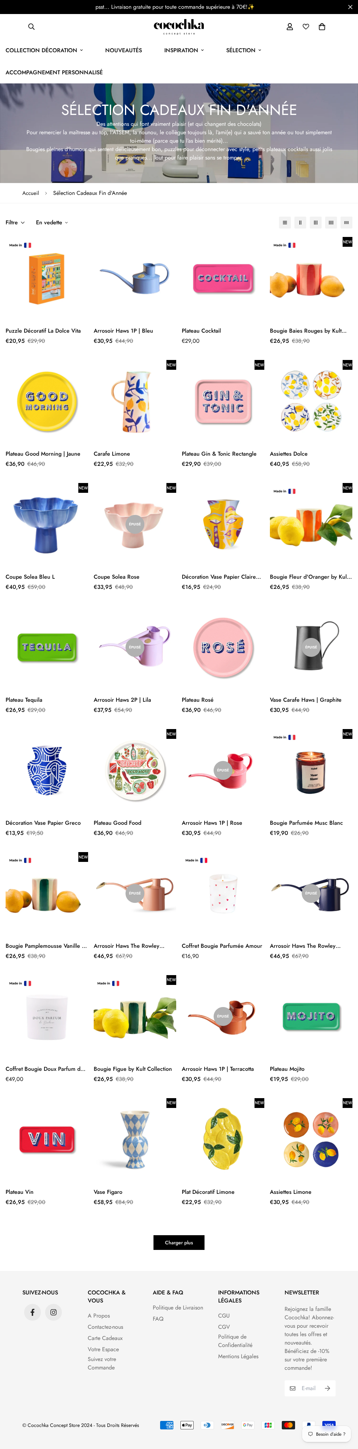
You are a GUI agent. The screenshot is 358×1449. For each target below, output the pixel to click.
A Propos (99, 1316)
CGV (224, 1327)
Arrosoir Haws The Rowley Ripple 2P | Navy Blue (303, 946)
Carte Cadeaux (105, 1338)
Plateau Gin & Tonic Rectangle (219, 454)
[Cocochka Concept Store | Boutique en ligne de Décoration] (179, 26)
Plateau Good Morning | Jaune (43, 454)
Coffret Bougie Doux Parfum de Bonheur (45, 1069)
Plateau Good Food (117, 823)
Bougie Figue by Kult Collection (133, 1069)
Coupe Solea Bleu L (30, 577)
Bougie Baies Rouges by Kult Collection (306, 331)
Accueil (30, 193)
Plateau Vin (20, 1192)
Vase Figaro (108, 1192)
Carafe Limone (112, 454)
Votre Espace (103, 1349)
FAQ (158, 1319)
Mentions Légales (238, 1356)
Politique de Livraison (178, 1308)
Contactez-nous (105, 1327)
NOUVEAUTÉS (123, 50)
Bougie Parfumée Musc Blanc (306, 823)
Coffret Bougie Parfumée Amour (222, 946)
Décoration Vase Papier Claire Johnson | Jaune (219, 577)
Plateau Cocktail (201, 331)
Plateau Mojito (287, 1069)
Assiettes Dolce (289, 454)
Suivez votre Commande (102, 1363)
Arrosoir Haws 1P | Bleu (123, 331)
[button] (320, 27)
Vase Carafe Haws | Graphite (306, 700)
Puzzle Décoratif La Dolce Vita (43, 331)
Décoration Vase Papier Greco (43, 823)
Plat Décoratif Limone (208, 1192)
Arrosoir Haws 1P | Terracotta (218, 1069)
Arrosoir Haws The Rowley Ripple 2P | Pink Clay (126, 946)
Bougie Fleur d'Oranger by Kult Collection (309, 577)
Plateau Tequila (24, 700)
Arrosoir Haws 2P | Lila (122, 700)
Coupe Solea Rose (116, 577)
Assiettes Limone (291, 1192)
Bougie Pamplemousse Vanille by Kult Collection (47, 946)
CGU (224, 1316)
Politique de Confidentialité (235, 1341)
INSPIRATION (181, 50)
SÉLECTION (241, 50)
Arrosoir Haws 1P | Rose (212, 823)
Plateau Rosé (198, 700)
